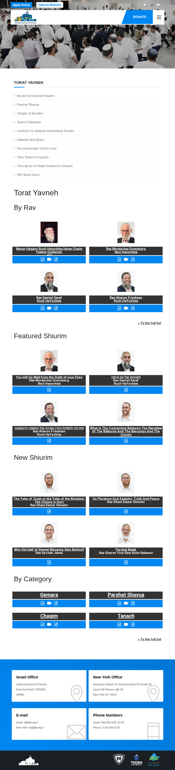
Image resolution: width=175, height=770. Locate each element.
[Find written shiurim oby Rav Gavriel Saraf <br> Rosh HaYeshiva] (56, 308)
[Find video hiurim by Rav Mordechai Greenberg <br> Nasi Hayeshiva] (126, 259)
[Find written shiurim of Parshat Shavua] (132, 603)
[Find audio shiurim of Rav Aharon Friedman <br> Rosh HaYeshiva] (119, 308)
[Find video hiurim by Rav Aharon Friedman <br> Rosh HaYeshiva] (126, 308)
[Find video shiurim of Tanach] (126, 624)
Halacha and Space (30, 140)
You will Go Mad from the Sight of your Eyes (49, 377)
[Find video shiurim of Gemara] (49, 603)
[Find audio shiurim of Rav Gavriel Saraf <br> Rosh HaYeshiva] (42, 308)
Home (85, 49)
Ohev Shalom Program (33, 157)
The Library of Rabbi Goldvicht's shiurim (45, 166)
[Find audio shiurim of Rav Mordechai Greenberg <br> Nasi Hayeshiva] (119, 259)
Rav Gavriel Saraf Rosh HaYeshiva (49, 299)
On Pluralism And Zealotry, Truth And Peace (125, 499)
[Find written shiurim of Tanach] (132, 624)
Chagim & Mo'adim (30, 113)
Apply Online (21, 5)
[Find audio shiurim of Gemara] (42, 603)
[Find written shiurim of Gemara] (56, 603)
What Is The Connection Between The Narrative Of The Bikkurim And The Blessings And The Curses (126, 431)
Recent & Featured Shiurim (35, 96)
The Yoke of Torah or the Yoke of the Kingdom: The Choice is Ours (49, 500)
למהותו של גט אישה (126, 377)
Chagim (49, 616)
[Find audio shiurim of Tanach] (119, 624)
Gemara (49, 595)
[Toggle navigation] (159, 17)
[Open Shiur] (49, 511)
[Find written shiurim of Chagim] (56, 624)
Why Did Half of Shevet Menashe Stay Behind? (49, 550)
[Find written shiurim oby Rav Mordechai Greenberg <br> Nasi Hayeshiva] (132, 259)
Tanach (126, 616)
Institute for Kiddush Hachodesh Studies (45, 131)
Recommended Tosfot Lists (37, 148)
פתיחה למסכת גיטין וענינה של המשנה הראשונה (49, 428)
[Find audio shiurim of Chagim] (42, 624)
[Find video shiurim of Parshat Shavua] (126, 603)
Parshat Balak (126, 550)
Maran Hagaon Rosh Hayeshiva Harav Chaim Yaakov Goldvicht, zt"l (49, 252)
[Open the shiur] (49, 389)
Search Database (29, 122)
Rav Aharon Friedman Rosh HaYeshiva (126, 299)
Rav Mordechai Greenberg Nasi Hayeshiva (126, 250)
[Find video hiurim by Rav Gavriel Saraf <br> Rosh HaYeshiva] (49, 308)
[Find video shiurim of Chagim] (49, 624)
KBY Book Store (28, 175)
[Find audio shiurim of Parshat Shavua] (119, 603)
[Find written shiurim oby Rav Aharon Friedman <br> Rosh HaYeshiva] (132, 308)
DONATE (139, 17)
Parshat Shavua (28, 105)
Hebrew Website (49, 5)
